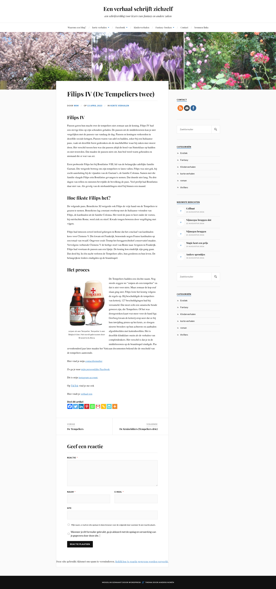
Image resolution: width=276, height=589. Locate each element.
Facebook (120, 27)
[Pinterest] (86, 406)
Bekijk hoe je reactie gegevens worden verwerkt (141, 561)
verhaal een (86, 393)
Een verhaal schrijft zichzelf (138, 8)
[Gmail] (97, 406)
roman (183, 180)
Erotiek (183, 153)
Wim (76, 105)
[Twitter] (75, 406)
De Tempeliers (75, 429)
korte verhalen (99, 27)
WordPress (135, 582)
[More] (114, 406)
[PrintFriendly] (109, 406)
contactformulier (93, 361)
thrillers (184, 187)
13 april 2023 (94, 105)
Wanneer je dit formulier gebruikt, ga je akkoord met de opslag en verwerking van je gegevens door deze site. (113, 533)
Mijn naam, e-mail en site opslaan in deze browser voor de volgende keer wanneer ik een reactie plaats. (113, 525)
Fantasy (184, 159)
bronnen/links (201, 27)
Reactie (72, 458)
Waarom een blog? (77, 27)
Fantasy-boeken (164, 27)
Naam (71, 492)
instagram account (88, 377)
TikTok (74, 385)
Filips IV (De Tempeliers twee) (110, 94)
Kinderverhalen (141, 27)
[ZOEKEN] (215, 129)
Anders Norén (166, 582)
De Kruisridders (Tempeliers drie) (138, 429)
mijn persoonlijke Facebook (95, 369)
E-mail (119, 492)
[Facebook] (69, 406)
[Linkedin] (81, 406)
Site (69, 508)
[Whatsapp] (92, 406)
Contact (184, 27)
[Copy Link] (103, 406)
